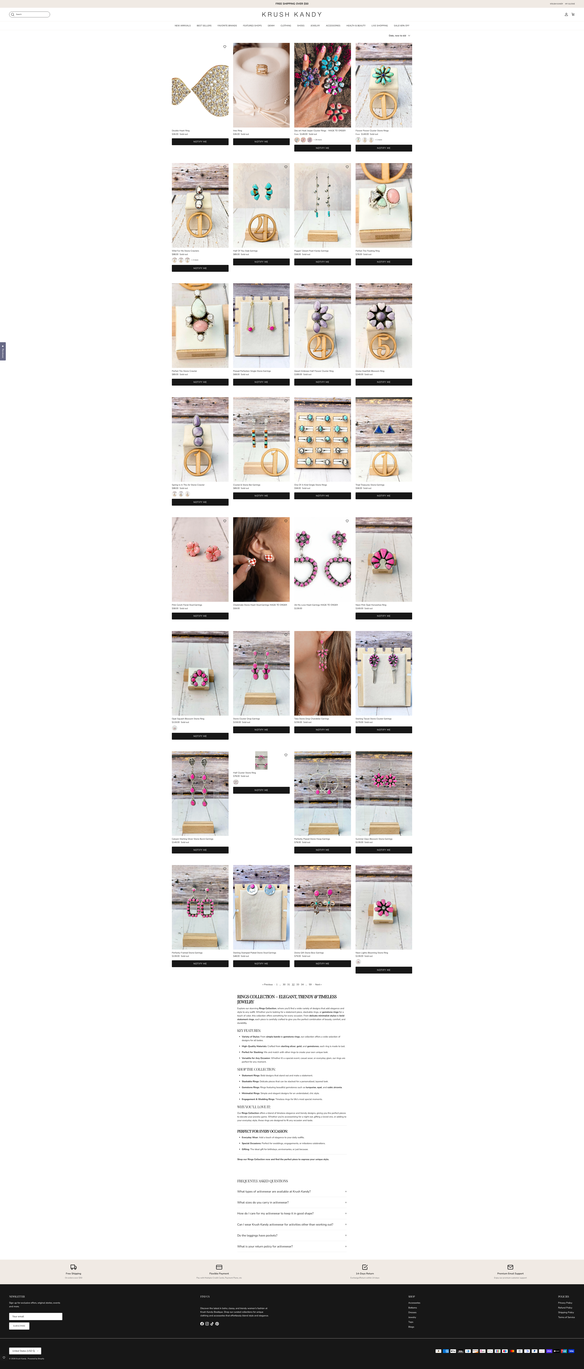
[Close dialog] (321, 648)
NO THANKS (292, 709)
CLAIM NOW (292, 701)
